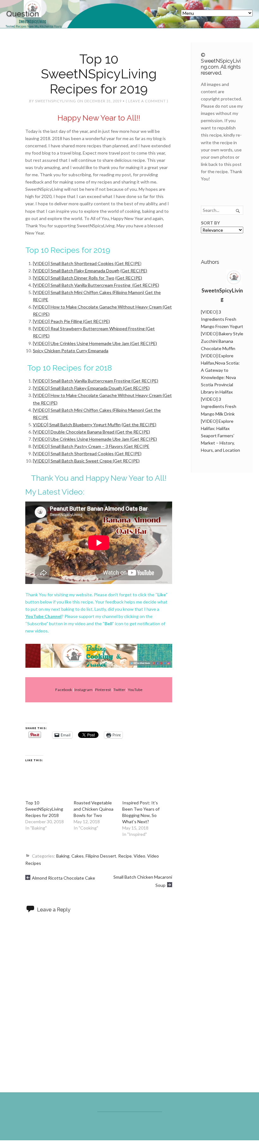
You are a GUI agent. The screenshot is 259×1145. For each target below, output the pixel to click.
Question (22, 13)
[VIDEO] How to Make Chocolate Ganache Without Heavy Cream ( (98, 395)
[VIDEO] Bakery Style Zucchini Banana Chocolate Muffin (222, 341)
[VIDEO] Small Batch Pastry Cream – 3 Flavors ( (79, 446)
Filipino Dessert (101, 856)
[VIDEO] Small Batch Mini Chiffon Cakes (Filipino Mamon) (88, 292)
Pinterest (103, 689)
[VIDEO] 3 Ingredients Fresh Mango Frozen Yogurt (222, 319)
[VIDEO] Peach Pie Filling (57, 321)
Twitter (119, 689)
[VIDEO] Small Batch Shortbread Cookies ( (74, 263)
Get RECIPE (128, 263)
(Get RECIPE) (96, 321)
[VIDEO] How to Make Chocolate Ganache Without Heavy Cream (97, 306)
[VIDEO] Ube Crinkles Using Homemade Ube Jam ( (82, 343)
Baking (62, 856)
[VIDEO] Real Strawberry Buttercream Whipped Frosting (89, 328)
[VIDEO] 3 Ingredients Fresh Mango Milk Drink (218, 406)
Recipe (125, 856)
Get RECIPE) (146, 285)
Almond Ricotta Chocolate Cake (63, 878)
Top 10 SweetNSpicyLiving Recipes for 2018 (44, 809)
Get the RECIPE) (133, 431)
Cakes (77, 856)
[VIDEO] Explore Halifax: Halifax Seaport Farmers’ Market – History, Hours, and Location (220, 435)
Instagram (83, 689)
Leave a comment (147, 101)
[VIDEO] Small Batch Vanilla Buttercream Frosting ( (83, 285)
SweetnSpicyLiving (55, 101)
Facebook (63, 689)
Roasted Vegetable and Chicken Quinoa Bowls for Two (93, 809)
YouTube (135, 689)
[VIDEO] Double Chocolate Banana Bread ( (75, 431)
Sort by (210, 222)
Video (139, 856)
